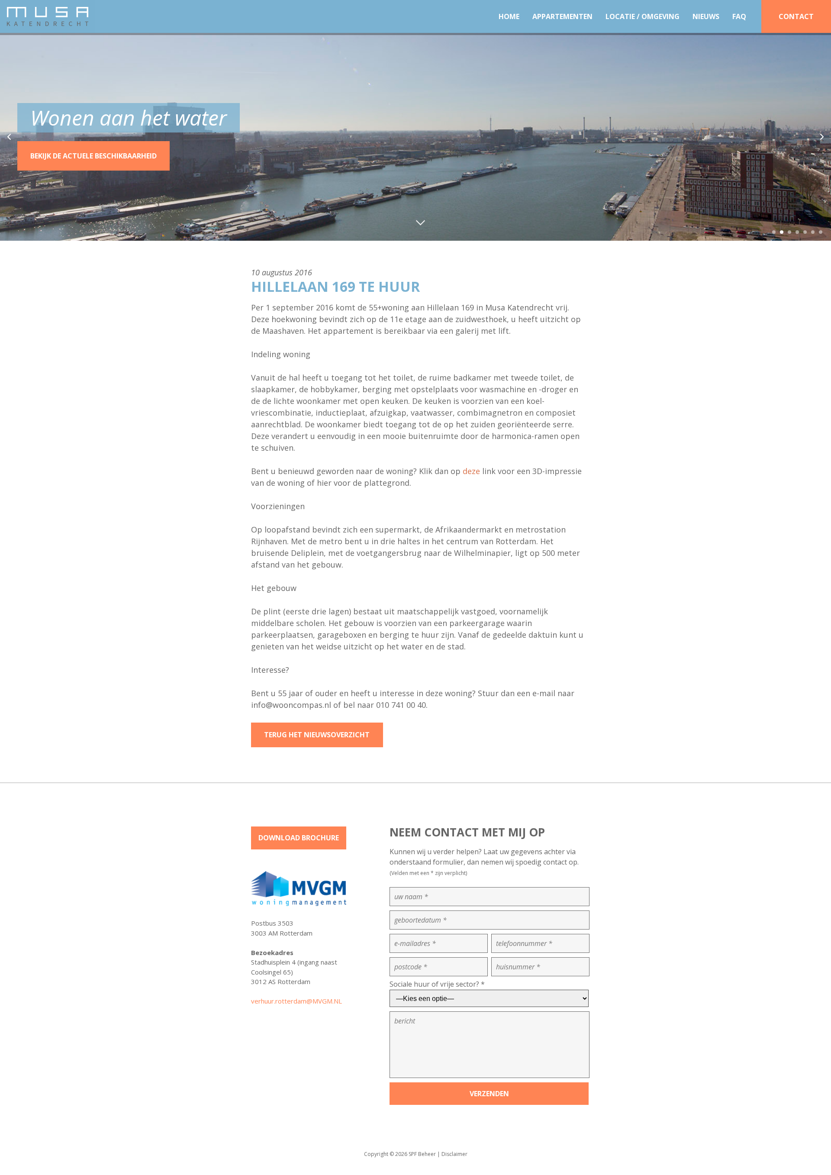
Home (509, 16)
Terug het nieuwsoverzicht (317, 734)
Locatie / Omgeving (643, 16)
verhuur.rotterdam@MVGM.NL (296, 1001)
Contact (796, 16)
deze (471, 471)
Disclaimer (454, 1154)
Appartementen (562, 16)
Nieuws (705, 16)
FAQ (739, 16)
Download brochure (298, 838)
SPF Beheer (422, 1154)
